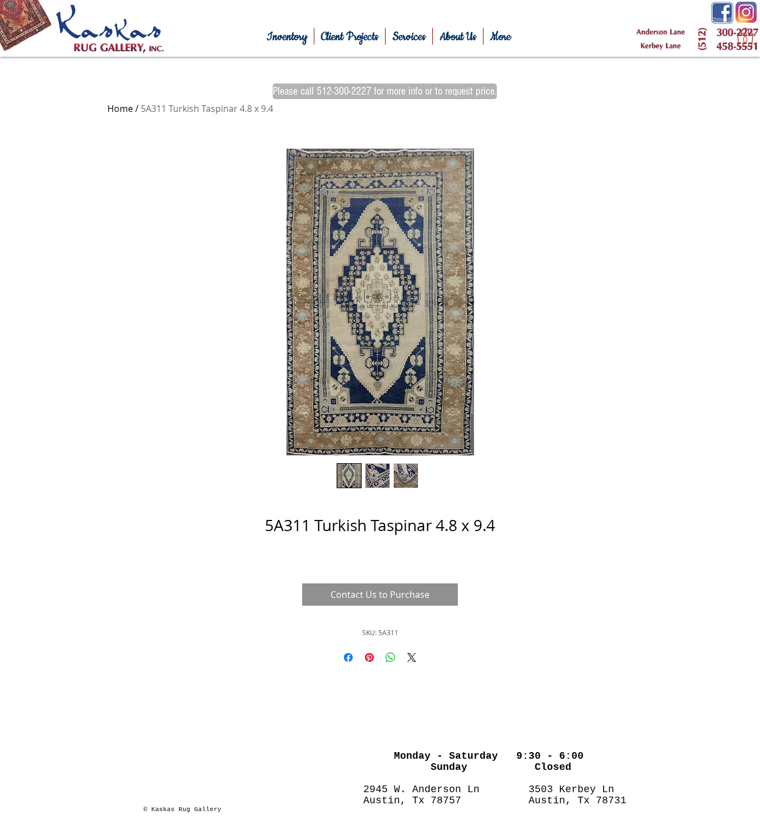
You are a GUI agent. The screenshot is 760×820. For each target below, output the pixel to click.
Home (120, 108)
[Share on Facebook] (348, 657)
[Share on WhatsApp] (390, 657)
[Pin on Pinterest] (369, 657)
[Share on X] (411, 657)
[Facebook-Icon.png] (722, 13)
